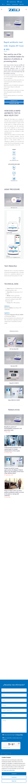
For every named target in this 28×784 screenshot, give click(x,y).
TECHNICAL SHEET (13, 103)
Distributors (8, 4)
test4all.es (15, 257)
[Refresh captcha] (19, 743)
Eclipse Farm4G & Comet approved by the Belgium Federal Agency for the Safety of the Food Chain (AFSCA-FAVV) (13, 470)
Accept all (14, 773)
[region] (14, 769)
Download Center (15, 4)
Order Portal (21, 4)
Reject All (14, 781)
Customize (14, 777)
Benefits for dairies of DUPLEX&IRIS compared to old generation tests (13, 428)
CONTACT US (13, 100)
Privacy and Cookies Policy (9, 770)
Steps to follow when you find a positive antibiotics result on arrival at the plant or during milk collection (14, 493)
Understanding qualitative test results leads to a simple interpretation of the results (12, 449)
